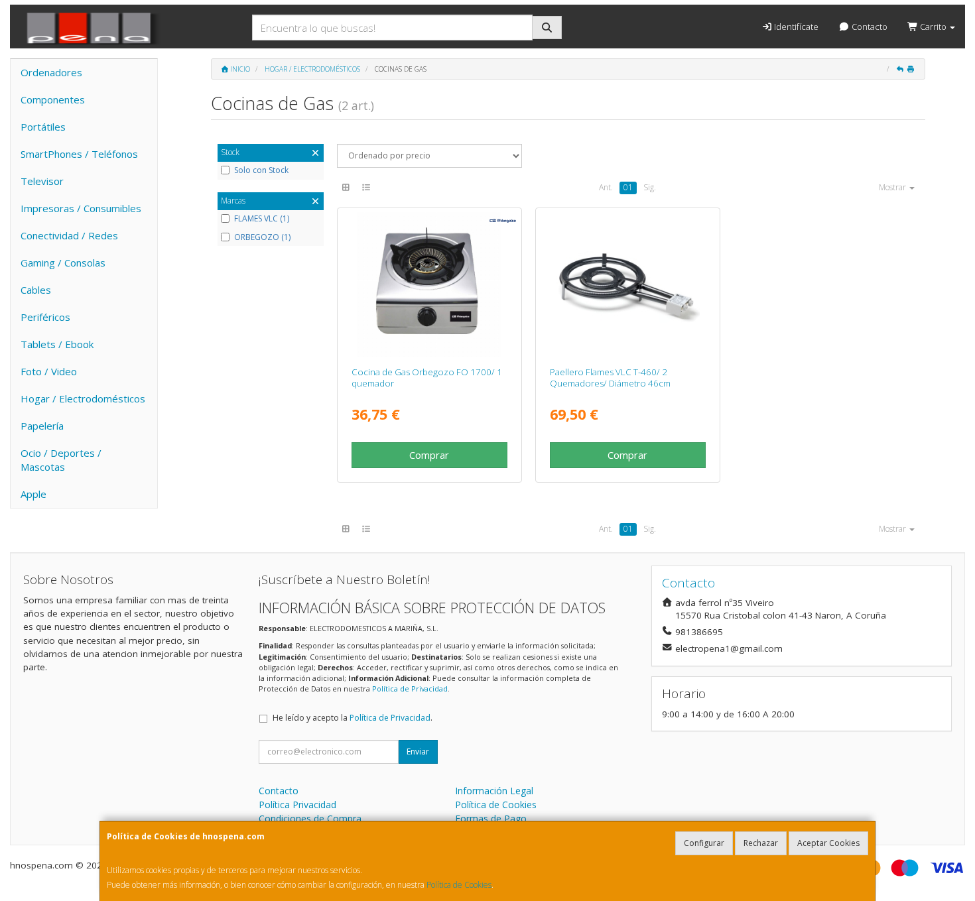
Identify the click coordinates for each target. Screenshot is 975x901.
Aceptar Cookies (828, 843)
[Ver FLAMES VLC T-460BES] (628, 284)
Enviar (418, 751)
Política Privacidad (297, 804)
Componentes (53, 99)
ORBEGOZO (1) (262, 237)
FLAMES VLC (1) (261, 218)
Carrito (933, 26)
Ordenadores (51, 72)
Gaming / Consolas (63, 262)
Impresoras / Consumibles (81, 208)
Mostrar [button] (893, 187)
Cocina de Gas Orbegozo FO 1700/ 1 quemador (427, 377)
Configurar (704, 843)
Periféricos (45, 317)
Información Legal (494, 790)
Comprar (429, 454)
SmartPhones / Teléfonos (79, 153)
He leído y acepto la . (352, 717)
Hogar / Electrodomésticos (83, 398)
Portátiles (43, 126)
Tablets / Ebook (57, 344)
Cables (36, 289)
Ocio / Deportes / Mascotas (61, 459)
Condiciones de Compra (310, 818)
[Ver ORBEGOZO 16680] (429, 284)
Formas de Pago (491, 818)
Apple (33, 494)
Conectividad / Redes (69, 235)
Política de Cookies (458, 884)
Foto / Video (49, 371)
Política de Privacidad (410, 688)
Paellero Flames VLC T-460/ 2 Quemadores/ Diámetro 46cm (610, 377)
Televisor (42, 181)
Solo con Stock (261, 170)
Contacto (868, 26)
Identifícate (795, 26)
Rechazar (761, 843)
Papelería (42, 425)
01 (628, 187)
